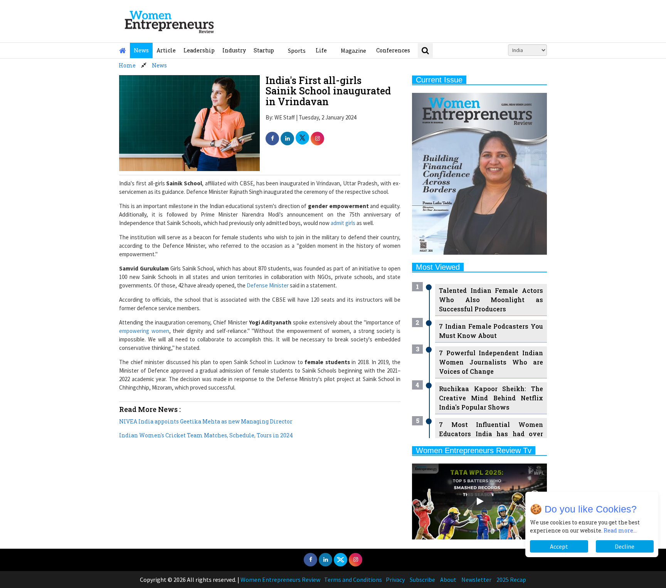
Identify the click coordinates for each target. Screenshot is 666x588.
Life (321, 50)
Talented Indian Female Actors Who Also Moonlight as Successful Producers (491, 299)
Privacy (395, 579)
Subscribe (422, 579)
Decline (624, 546)
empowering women (144, 330)
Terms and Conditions (353, 579)
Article (166, 50)
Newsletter (476, 579)
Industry (234, 50)
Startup (264, 50)
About (448, 579)
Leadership (199, 50)
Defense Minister (268, 285)
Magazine (353, 50)
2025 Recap (511, 579)
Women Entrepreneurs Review (280, 579)
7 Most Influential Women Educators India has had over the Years (491, 433)
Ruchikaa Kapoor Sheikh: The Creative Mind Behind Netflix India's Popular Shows (491, 398)
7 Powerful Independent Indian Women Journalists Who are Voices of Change (491, 362)
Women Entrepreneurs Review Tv (473, 450)
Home (127, 65)
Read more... (620, 530)
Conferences (393, 50)
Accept (559, 546)
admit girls (343, 223)
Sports (297, 50)
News (141, 50)
